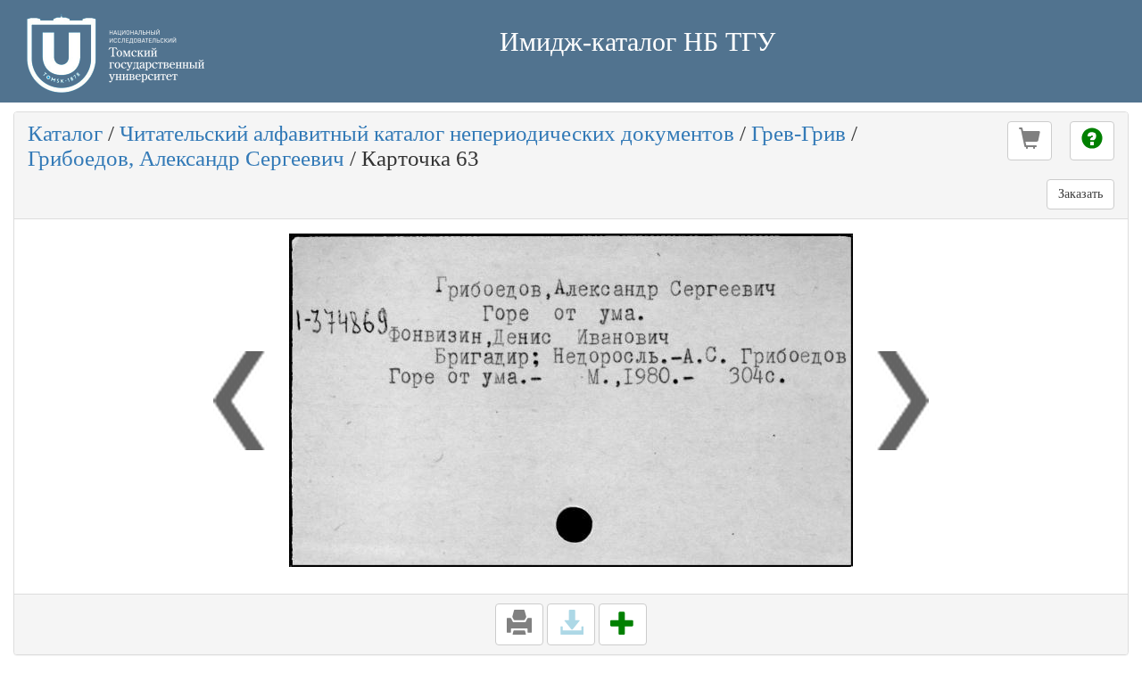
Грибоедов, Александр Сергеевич (186, 158)
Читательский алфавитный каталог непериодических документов (427, 133)
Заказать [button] (1080, 194)
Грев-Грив (798, 133)
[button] (1029, 140)
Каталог (65, 133)
